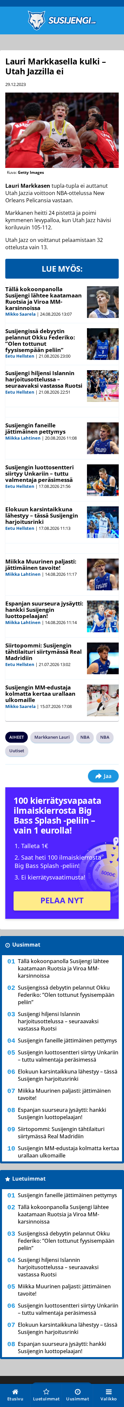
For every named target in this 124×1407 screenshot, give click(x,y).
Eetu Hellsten (19, 356)
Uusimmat (26, 944)
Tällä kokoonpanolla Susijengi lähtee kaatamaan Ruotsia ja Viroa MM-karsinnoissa (43, 298)
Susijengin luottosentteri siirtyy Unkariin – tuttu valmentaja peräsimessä (39, 473)
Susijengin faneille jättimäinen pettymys (35, 428)
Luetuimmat (29, 1178)
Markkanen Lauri (52, 737)
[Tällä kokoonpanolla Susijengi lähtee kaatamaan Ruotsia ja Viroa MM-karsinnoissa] (103, 302)
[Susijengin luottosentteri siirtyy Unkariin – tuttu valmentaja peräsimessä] (103, 480)
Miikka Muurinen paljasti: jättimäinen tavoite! (40, 564)
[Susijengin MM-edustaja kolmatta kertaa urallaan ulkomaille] (103, 700)
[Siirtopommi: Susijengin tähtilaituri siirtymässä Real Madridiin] (103, 658)
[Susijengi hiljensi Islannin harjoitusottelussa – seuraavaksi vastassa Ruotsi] (103, 386)
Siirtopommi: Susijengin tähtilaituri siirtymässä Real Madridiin (43, 651)
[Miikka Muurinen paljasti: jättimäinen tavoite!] (103, 574)
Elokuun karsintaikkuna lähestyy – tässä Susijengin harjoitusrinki (41, 515)
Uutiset (16, 751)
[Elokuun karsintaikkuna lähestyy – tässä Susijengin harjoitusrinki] (103, 522)
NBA (85, 737)
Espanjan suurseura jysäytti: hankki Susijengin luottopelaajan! (44, 609)
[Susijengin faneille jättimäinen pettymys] (103, 438)
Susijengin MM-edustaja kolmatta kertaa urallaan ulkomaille (40, 693)
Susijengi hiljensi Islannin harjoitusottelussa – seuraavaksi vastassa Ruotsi (43, 379)
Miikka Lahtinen (23, 438)
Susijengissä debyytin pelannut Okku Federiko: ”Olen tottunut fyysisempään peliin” (40, 340)
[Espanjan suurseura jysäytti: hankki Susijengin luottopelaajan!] (103, 616)
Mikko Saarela (20, 314)
